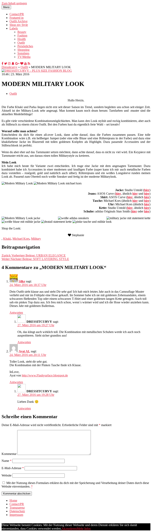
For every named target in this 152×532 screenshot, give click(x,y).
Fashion (22, 35)
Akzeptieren (69, 528)
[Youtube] (25, 63)
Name (6, 460)
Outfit (21, 42)
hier (146, 190)
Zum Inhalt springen (14, 3)
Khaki (7, 238)
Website (6, 475)
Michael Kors (20, 238)
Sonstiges (23, 53)
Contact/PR (17, 14)
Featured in (17, 17)
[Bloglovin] (21, 63)
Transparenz (17, 507)
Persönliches (25, 46)
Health (21, 39)
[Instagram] (9, 63)
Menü (6, 7)
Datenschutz (17, 511)
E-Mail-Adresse (13, 468)
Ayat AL (24, 351)
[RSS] (29, 63)
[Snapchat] (12, 63)
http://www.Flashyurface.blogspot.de (45, 375)
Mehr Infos (84, 528)
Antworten (16, 312)
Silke (22, 281)
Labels (14, 28)
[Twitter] (5, 63)
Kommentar (9, 454)
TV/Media (23, 56)
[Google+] (17, 63)
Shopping (23, 49)
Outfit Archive (19, 21)
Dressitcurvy (9, 67)
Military (36, 238)
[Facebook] (2, 63)
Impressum (16, 514)
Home (13, 500)
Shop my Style (19, 24)
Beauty (21, 32)
